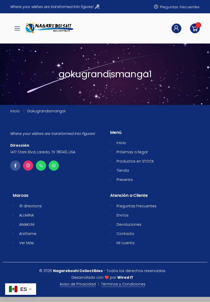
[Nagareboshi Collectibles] (49, 28)
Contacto (125, 233)
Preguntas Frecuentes (180, 7)
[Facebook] (15, 165)
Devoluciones (129, 224)
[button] (195, 28)
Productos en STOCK (135, 161)
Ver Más (26, 242)
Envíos (123, 215)
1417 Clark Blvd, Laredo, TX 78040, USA (42, 152)
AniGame (27, 233)
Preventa (125, 179)
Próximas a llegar (132, 152)
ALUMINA (26, 215)
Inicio (15, 111)
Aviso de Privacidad (78, 284)
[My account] (176, 28)
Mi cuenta (125, 242)
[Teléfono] (41, 165)
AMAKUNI (26, 224)
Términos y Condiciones (123, 284)
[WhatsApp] (54, 165)
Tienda (123, 170)
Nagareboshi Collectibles (78, 270)
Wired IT (125, 277)
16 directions (30, 206)
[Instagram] (28, 165)
